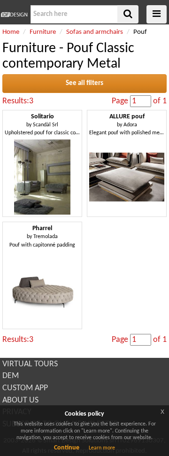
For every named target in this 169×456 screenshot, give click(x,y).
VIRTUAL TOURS (30, 364)
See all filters (84, 83)
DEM (10, 375)
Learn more (102, 448)
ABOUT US (20, 400)
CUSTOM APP (25, 388)
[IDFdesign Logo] (14, 14)
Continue (66, 447)
